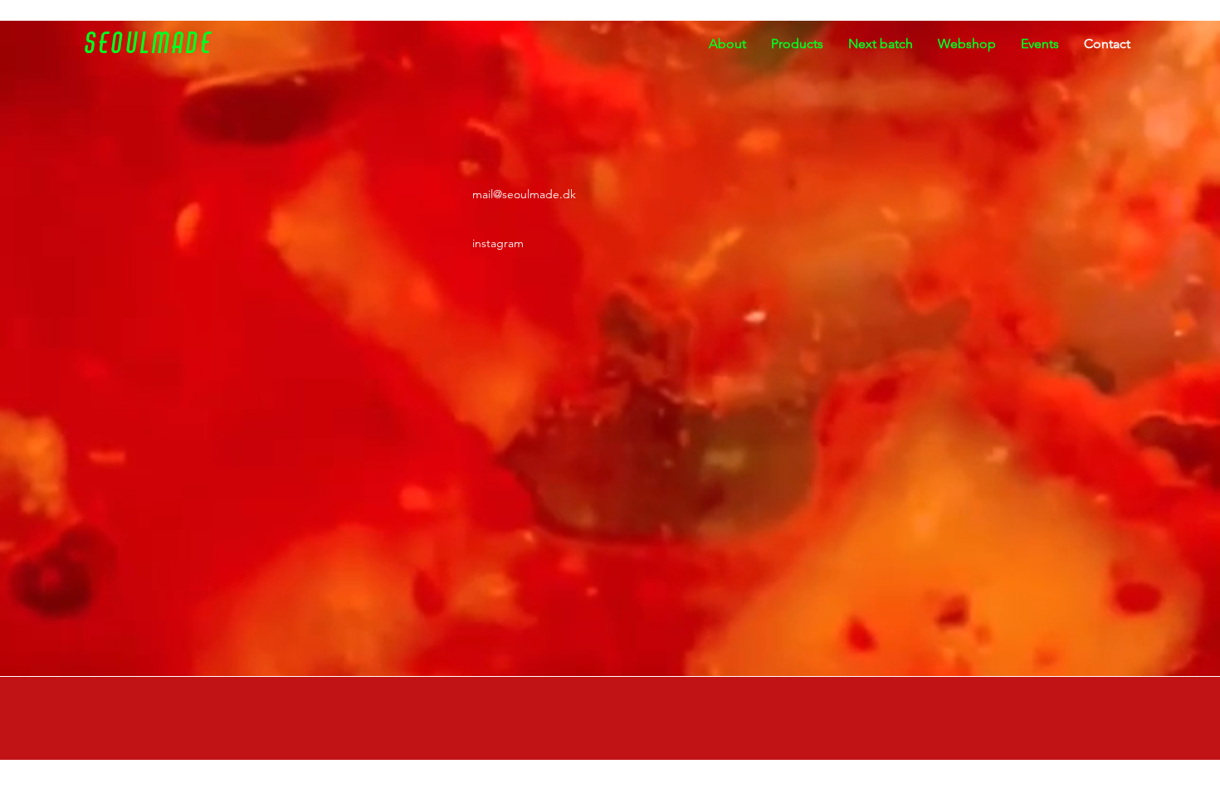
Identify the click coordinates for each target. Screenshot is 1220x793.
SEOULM (128, 44)
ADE (192, 44)
